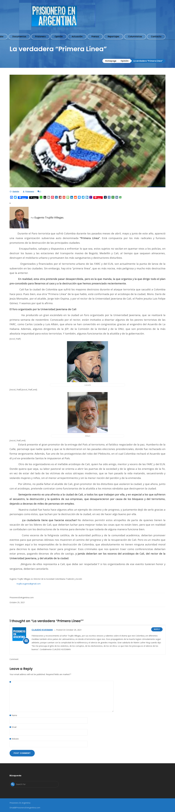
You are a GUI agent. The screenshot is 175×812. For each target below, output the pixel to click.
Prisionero (29, 191)
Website (15, 738)
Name (14, 715)
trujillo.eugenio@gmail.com (29, 583)
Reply (157, 629)
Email (14, 727)
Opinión (125, 61)
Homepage (110, 61)
